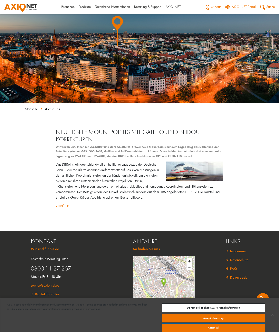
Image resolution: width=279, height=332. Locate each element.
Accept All (213, 327)
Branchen (68, 6)
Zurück (62, 206)
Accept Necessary (213, 318)
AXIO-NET (173, 6)
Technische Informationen (112, 6)
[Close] (272, 314)
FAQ (233, 268)
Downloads (238, 277)
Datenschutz (239, 259)
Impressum (238, 251)
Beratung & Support (147, 6)
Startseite (32, 109)
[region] (139, 315)
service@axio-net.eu (45, 285)
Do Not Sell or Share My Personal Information (213, 307)
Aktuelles (52, 109)
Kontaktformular (47, 294)
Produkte (85, 6)
